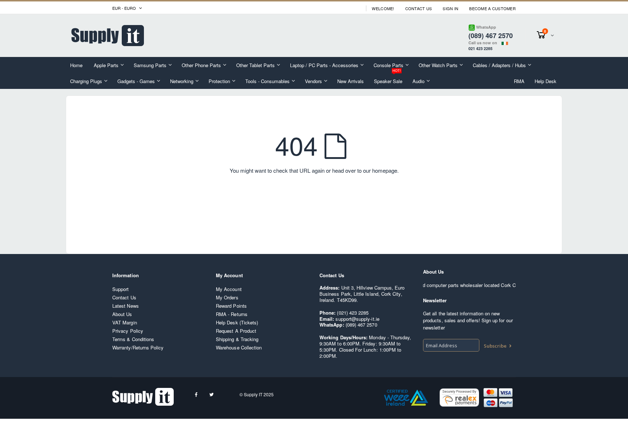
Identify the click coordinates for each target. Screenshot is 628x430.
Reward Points (231, 305)
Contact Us (418, 8)
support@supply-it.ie (357, 318)
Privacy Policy (127, 330)
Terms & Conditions (133, 339)
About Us (122, 314)
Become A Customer (492, 8)
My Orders (227, 297)
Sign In (450, 8)
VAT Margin (124, 322)
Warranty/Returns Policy (138, 347)
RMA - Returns (231, 314)
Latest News (125, 305)
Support (120, 289)
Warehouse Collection (239, 347)
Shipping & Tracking (237, 339)
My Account (229, 289)
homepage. (385, 170)
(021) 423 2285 (353, 312)
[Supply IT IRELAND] (107, 35)
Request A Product (236, 330)
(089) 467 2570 (361, 324)
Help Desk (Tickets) (237, 322)
